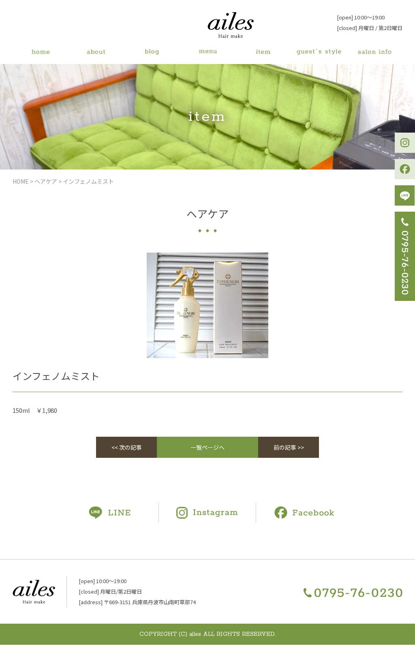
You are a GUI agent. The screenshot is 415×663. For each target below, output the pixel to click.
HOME (21, 181)
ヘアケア (45, 181)
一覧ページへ (207, 447)
